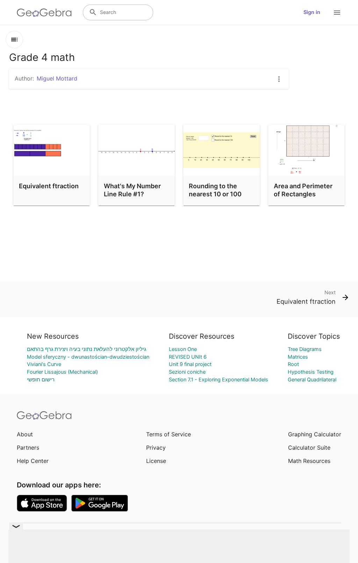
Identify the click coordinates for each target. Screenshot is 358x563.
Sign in (311, 12)
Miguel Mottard (57, 78)
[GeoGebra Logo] (44, 12)
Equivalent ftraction (49, 186)
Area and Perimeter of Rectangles (303, 190)
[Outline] (14, 39)
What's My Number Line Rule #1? (132, 190)
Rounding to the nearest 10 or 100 (215, 190)
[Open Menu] (337, 12)
